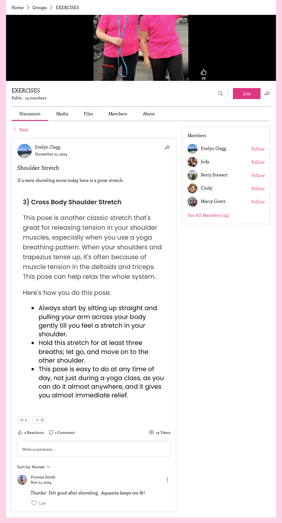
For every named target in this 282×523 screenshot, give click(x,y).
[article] (94, 325)
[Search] (220, 93)
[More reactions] (39, 419)
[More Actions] (167, 480)
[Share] (167, 147)
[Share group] (267, 93)
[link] (29, 113)
